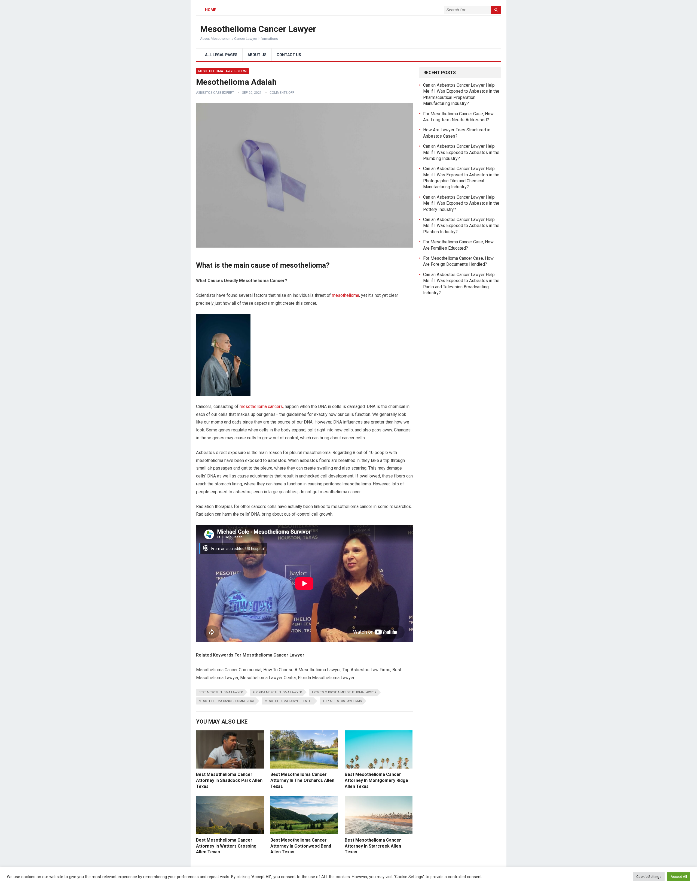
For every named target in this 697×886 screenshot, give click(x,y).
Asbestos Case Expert (215, 93)
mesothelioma (345, 295)
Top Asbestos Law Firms (342, 701)
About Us (257, 55)
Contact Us (289, 55)
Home (210, 10)
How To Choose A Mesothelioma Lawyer (344, 692)
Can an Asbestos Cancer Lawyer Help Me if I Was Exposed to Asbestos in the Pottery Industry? (461, 203)
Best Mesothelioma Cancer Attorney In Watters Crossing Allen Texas (226, 845)
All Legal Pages (221, 55)
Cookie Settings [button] (648, 877)
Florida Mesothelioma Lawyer (277, 692)
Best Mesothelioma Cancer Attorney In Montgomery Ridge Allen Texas (376, 780)
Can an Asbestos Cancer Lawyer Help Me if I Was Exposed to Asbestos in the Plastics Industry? (461, 225)
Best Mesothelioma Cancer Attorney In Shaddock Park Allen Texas (229, 780)
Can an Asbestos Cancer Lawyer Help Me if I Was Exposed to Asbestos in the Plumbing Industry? (461, 152)
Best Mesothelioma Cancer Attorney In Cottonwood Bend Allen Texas (300, 845)
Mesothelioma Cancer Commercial (227, 701)
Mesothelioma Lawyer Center (289, 701)
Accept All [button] (679, 877)
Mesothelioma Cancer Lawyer (258, 29)
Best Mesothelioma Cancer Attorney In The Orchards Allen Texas (302, 780)
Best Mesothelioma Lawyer (221, 692)
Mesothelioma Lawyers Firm (222, 71)
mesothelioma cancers (261, 406)
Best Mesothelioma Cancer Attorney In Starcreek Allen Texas (373, 845)
